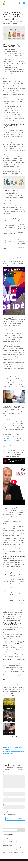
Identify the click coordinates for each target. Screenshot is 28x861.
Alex (6, 21)
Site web (5, 804)
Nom (4, 791)
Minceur (5, 23)
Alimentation (20, 21)
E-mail (5, 797)
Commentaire (7, 774)
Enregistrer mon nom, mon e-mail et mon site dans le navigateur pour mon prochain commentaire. (13, 812)
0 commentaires (12, 23)
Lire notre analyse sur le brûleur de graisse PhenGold (13, 547)
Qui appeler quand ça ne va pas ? (11, 845)
